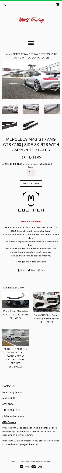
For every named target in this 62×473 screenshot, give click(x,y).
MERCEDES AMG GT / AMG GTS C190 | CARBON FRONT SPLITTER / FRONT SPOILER (15, 356)
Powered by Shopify (43, 461)
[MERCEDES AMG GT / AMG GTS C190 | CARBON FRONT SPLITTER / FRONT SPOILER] (15, 337)
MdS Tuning (30, 461)
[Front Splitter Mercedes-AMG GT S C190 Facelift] (15, 300)
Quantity (31, 167)
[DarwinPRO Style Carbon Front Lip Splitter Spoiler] (46, 302)
